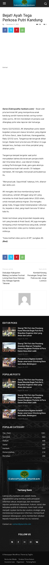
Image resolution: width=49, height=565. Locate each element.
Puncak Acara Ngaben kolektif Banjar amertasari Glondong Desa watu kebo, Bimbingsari (32, 361)
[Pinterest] (16, 30)
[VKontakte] (36, 541)
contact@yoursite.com (21, 524)
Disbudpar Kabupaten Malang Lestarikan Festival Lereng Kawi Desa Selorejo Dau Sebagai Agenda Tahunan (13, 278)
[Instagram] (30, 541)
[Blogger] (12, 541)
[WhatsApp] (22, 30)
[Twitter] (10, 30)
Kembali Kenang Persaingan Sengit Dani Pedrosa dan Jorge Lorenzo (37, 277)
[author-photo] (24, 305)
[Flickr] (24, 541)
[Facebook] (5, 30)
